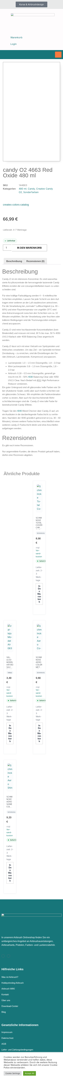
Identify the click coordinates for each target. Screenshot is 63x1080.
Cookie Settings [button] (12, 1073)
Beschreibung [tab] (14, 261)
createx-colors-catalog (16, 204)
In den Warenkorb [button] (39, 594)
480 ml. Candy (27, 188)
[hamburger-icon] (58, 55)
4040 (19, 411)
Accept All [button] (29, 1073)
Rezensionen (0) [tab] (35, 261)
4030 (30, 377)
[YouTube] (8, 956)
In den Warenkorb (29, 248)
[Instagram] (3, 956)
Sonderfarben (31, 192)
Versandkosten (39, 553)
